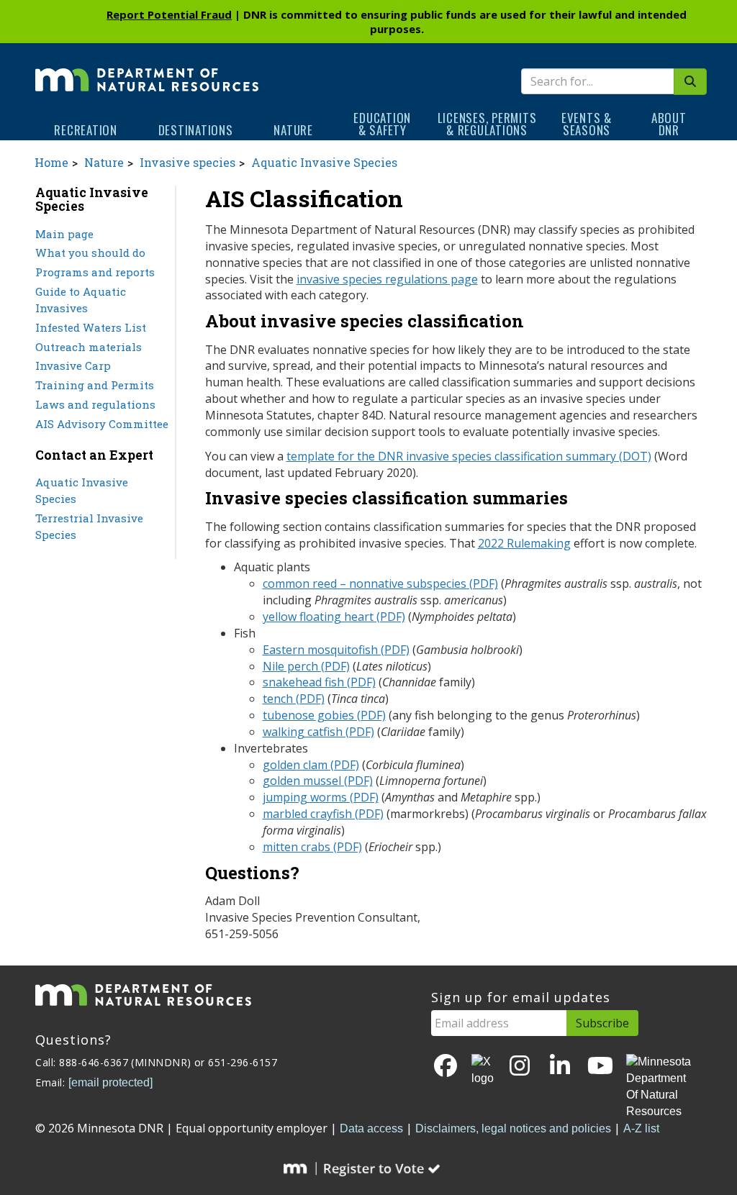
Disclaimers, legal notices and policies (513, 1128)
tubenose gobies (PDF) (324, 715)
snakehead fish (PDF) (319, 682)
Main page (64, 234)
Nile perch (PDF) (306, 666)
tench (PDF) (294, 698)
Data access (371, 1128)
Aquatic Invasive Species (324, 162)
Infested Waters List (90, 327)
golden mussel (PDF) (318, 781)
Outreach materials (88, 347)
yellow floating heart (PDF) (334, 616)
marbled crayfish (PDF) (323, 814)
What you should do (90, 252)
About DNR (669, 124)
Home (51, 162)
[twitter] (482, 1070)
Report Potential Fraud (169, 14)
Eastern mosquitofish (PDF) (336, 650)
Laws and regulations (95, 404)
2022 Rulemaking (524, 543)
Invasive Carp (73, 365)
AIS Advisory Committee (101, 424)
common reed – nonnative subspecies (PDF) (380, 583)
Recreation (85, 130)
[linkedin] (560, 1066)
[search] (690, 81)
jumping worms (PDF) (321, 797)
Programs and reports (95, 272)
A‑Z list (641, 1128)
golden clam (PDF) (311, 765)
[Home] (146, 70)
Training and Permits (94, 385)
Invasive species (187, 162)
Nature (293, 130)
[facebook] (445, 1066)
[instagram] (519, 1066)
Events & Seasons (586, 124)
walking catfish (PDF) (318, 732)
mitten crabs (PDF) (312, 847)
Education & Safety (382, 124)
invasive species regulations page (387, 279)
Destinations (195, 130)
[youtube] (600, 1066)
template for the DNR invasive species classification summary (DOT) (468, 456)
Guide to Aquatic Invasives (80, 299)
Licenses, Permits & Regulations (487, 124)
